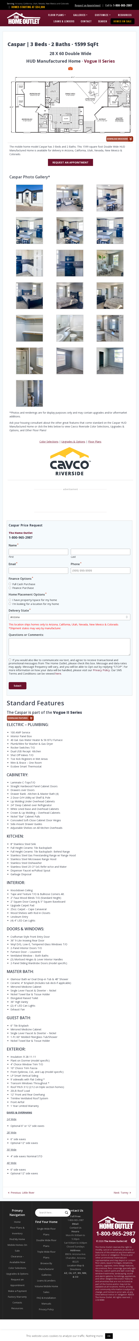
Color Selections (48, 441)
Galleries (79, 15)
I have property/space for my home (34, 600)
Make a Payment (17, 1291)
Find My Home (17, 1239)
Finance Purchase (23, 588)
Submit (18, 685)
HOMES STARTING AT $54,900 (28, 7)
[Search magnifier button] (66, 1212)
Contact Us (75, 1227)
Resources (125, 15)
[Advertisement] (70, 501)
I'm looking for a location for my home (35, 604)
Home (17, 1221)
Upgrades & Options (73, 441)
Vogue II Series (99, 61)
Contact (86, 21)
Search (102, 21)
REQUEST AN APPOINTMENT (70, 162)
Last (73, 556)
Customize (101, 15)
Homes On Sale (122, 21)
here (58, 673)
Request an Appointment (88, 5)
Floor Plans (56, 15)
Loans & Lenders (64, 21)
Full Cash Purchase (23, 584)
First (11, 556)
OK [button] (109, 1336)
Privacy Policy (101, 670)
